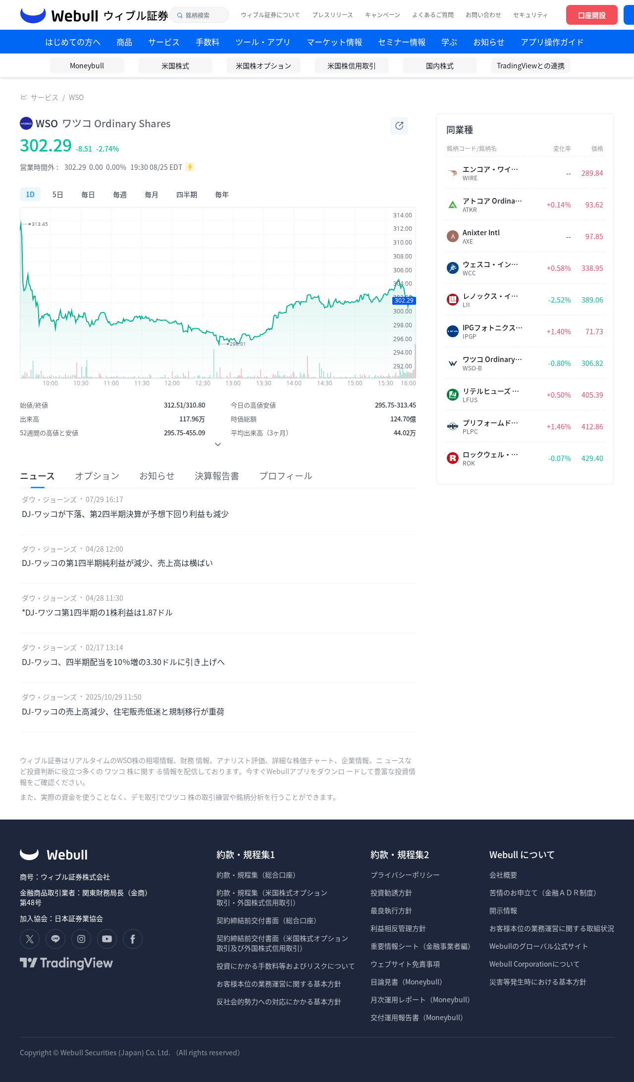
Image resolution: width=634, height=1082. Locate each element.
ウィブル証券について (270, 15)
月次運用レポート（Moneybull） (422, 999)
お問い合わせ (483, 15)
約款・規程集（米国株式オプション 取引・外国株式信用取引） (271, 897)
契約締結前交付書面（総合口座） (268, 920)
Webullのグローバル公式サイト (538, 946)
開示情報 (503, 910)
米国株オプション (263, 65)
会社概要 (503, 874)
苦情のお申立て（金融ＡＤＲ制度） (544, 892)
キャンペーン (382, 15)
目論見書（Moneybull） (408, 981)
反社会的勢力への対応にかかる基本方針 (278, 1001)
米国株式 (175, 65)
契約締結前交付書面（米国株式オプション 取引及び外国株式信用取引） (282, 943)
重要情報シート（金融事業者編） (422, 946)
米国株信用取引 (351, 65)
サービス (44, 97)
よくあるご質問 (433, 15)
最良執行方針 (391, 910)
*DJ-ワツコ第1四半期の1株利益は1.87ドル (97, 612)
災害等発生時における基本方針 (537, 981)
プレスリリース (332, 15)
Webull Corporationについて (535, 964)
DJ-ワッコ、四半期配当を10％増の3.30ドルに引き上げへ (123, 662)
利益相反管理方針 (398, 928)
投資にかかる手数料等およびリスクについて (285, 966)
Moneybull (87, 65)
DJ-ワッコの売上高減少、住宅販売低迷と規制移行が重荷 (123, 711)
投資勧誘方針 (391, 892)
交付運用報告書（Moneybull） (418, 1017)
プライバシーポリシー (405, 874)
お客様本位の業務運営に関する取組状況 (551, 928)
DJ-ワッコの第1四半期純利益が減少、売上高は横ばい (117, 562)
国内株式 (440, 65)
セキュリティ (530, 15)
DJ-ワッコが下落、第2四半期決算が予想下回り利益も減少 (125, 513)
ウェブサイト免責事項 (405, 964)
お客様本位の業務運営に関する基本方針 (278, 983)
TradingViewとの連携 (531, 65)
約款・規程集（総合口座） (258, 874)
